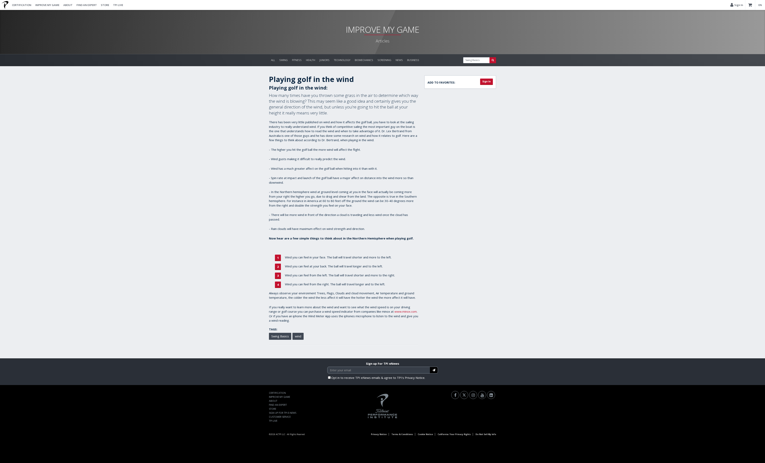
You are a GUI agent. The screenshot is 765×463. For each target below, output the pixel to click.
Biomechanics (364, 60)
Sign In (486, 81)
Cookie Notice (425, 434)
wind (298, 336)
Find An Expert (86, 5)
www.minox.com (405, 311)
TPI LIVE (118, 5)
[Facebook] (455, 395)
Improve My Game (47, 5)
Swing (283, 60)
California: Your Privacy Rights (454, 434)
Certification (21, 5)
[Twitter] (464, 395)
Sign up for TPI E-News (282, 413)
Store (105, 5)
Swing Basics (280, 336)
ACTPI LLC (280, 434)
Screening (384, 60)
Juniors (325, 60)
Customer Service (280, 417)
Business (413, 60)
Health (310, 60)
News (399, 60)
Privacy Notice (379, 434)
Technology (342, 60)
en (760, 5)
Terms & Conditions (402, 434)
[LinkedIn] (491, 395)
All (273, 60)
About (68, 5)
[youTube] (482, 395)
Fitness (297, 60)
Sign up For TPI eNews (382, 363)
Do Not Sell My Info (486, 434)
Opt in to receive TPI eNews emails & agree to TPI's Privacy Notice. (378, 378)
